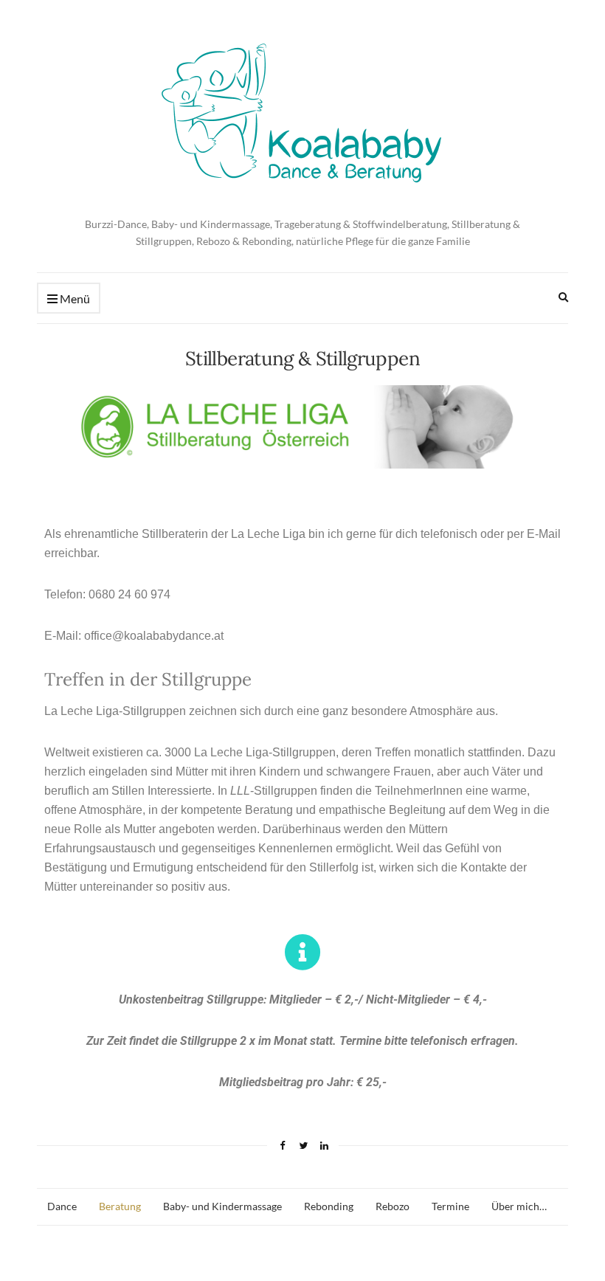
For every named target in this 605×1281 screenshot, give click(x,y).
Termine (450, 1206)
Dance (62, 1206)
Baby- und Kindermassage (222, 1206)
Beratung (120, 1206)
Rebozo (392, 1206)
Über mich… (519, 1206)
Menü (74, 298)
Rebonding (328, 1206)
